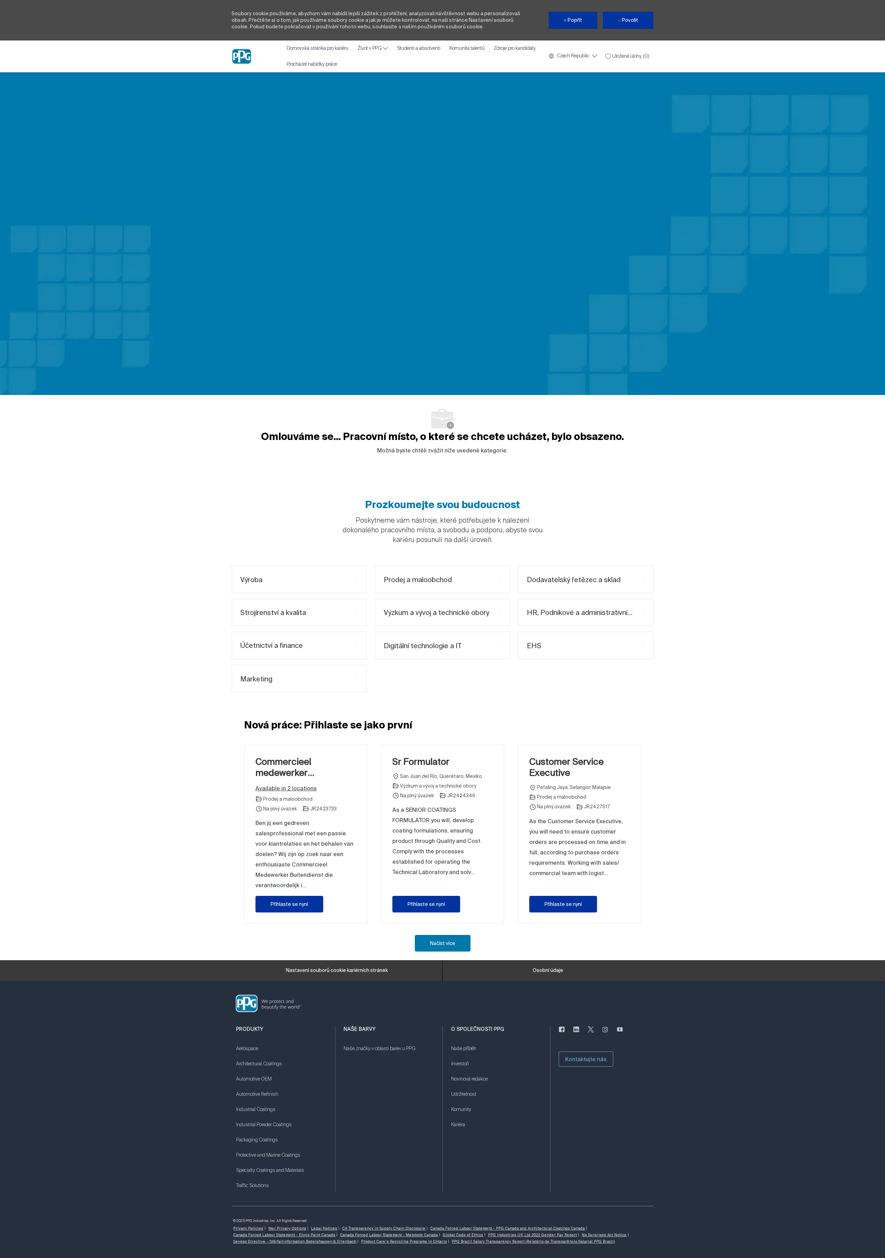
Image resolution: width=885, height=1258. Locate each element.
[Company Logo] (242, 56)
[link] (281, 1052)
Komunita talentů (467, 48)
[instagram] (605, 1033)
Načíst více (442, 943)
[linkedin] (576, 1033)
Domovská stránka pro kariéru (317, 48)
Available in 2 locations (286, 789)
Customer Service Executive (566, 767)
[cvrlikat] (591, 1033)
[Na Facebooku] (562, 1033)
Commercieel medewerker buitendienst (283, 767)
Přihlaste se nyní (289, 904)
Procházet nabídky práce (312, 64)
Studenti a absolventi (418, 48)
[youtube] (620, 1033)
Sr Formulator (420, 761)
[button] (586, 1059)
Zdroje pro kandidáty (515, 48)
